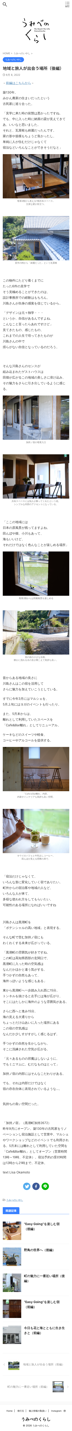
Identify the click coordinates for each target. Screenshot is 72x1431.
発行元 (20, 1410)
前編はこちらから (18, 83)
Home (9, 1410)
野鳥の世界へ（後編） (39, 1250)
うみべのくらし (36, 1419)
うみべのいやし (14, 1199)
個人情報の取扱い (38, 1410)
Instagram (57, 1410)
